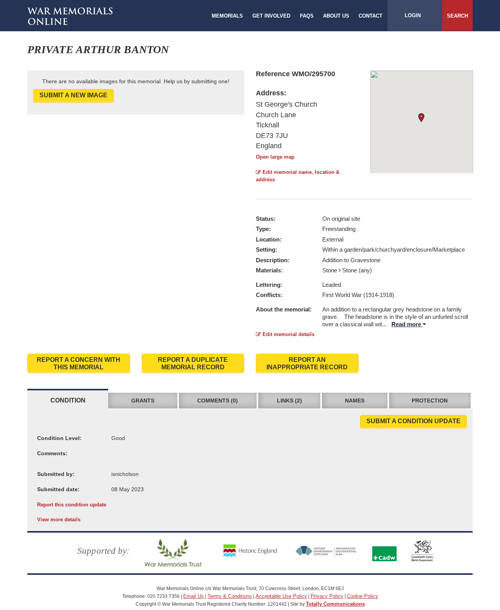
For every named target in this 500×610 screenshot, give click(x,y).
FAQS (307, 16)
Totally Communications (335, 604)
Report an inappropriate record (307, 363)
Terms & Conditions (229, 596)
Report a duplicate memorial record (193, 363)
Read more (407, 324)
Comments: (52, 453)
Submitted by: (56, 474)
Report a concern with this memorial (78, 363)
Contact (370, 16)
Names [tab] (354, 400)
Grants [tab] (142, 400)
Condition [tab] (68, 400)
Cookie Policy (362, 596)
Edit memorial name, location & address (297, 175)
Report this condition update (71, 505)
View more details (58, 519)
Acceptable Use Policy (281, 596)
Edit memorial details (287, 334)
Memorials (227, 16)
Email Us (193, 596)
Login (413, 15)
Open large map (275, 157)
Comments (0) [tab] (217, 400)
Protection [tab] (430, 400)
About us (336, 16)
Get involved (271, 16)
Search (457, 16)
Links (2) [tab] (289, 400)
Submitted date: (58, 489)
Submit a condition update (413, 421)
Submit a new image (73, 95)
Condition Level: (59, 438)
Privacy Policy (327, 596)
